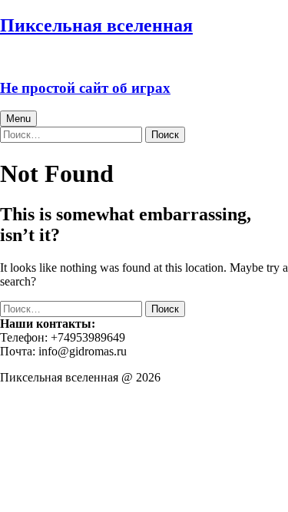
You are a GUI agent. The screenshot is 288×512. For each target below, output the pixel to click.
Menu (18, 118)
